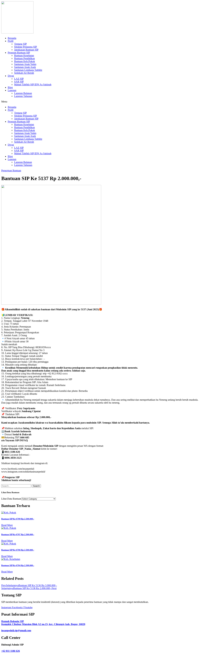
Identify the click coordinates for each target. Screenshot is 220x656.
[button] (110, 101)
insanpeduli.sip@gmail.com (16, 630)
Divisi (11, 75)
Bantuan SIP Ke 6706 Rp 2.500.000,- (17, 550)
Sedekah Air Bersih (24, 73)
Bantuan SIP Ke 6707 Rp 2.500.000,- (17, 534)
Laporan (12, 90)
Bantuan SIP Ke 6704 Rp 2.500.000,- (17, 565)
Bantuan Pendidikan (24, 58)
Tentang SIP (20, 44)
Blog (10, 87)
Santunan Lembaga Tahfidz (28, 70)
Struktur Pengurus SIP (25, 46)
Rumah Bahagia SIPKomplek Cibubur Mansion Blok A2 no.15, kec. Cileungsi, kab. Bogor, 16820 (43, 623)
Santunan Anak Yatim (25, 64)
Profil (10, 41)
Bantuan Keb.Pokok (24, 61)
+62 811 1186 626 (10, 651)
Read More (7, 525)
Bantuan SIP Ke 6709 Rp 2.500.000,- (17, 519)
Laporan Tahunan (23, 96)
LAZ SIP (19, 78)
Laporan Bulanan (23, 93)
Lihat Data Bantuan (11, 498)
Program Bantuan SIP (19, 52)
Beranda (12, 38)
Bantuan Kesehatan (24, 55)
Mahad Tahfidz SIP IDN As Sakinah (32, 84)
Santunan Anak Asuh (25, 67)
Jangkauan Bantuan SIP (26, 49)
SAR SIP (19, 81)
